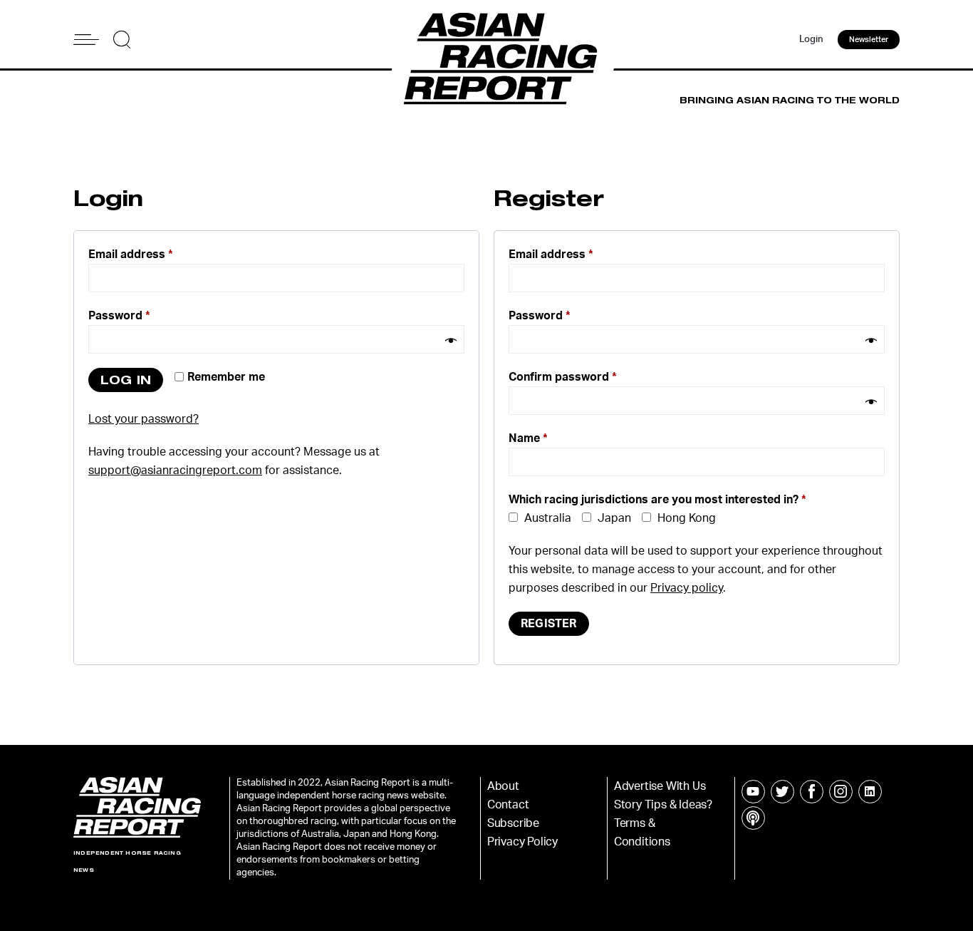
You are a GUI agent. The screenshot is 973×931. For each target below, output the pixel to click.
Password (119, 316)
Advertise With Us (660, 786)
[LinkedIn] (870, 791)
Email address (130, 254)
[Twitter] (782, 791)
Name (528, 438)
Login (811, 39)
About (503, 786)
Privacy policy (686, 588)
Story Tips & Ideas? (663, 805)
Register (549, 623)
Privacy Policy (522, 842)
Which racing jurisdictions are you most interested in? (657, 499)
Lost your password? (143, 419)
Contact (508, 805)
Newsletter (868, 39)
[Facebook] (811, 791)
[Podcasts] (753, 818)
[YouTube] (753, 791)
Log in (125, 379)
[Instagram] (841, 791)
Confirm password (563, 377)
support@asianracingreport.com (175, 470)
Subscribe (513, 823)
